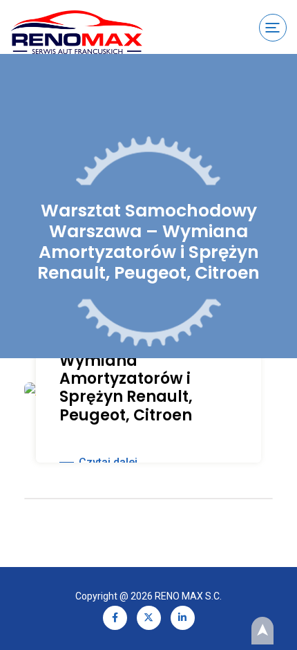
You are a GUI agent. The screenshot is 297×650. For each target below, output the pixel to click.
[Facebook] (115, 616)
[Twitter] (148, 616)
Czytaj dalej (108, 462)
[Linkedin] (182, 616)
